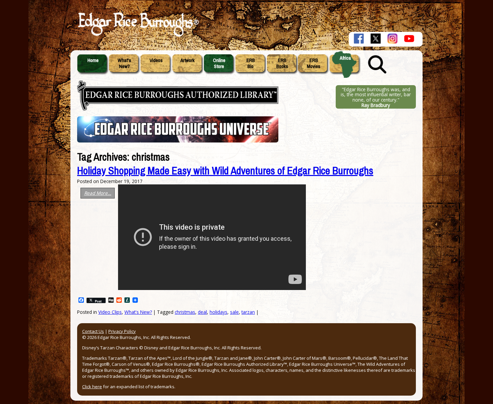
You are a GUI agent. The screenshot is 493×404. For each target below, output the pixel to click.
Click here (92, 387)
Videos (156, 60)
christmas (185, 312)
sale (234, 312)
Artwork (187, 60)
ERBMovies (313, 63)
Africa (345, 58)
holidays (218, 312)
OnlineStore (219, 63)
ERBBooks (282, 63)
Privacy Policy (122, 331)
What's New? (138, 312)
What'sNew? (124, 63)
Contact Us (93, 331)
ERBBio (250, 63)
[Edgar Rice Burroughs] (137, 36)
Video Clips (110, 312)
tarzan (248, 312)
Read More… (97, 193)
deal (202, 312)
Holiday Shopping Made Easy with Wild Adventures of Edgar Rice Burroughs (225, 170)
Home (93, 60)
